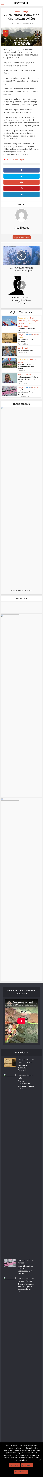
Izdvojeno (35, 321)
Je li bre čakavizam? (26, 350)
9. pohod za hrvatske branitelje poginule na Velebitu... (26, 366)
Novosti (18, 11)
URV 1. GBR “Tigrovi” (17, 159)
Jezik (19, 348)
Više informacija (21, 1472)
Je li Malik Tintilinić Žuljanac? (25, 340)
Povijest (28, 323)
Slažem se (15, 1465)
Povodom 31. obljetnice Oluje (26, 329)
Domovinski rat (23, 318)
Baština (21, 1075)
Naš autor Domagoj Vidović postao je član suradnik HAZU (28, 379)
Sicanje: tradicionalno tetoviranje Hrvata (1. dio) (26, 1085)
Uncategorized (23, 326)
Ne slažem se (27, 1465)
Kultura (28, 335)
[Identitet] (21, 2)
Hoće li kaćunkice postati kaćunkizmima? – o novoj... (27, 392)
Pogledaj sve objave (21, 237)
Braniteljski (29, 23)
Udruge (25, 11)
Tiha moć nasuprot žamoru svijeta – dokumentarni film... (26, 1288)
